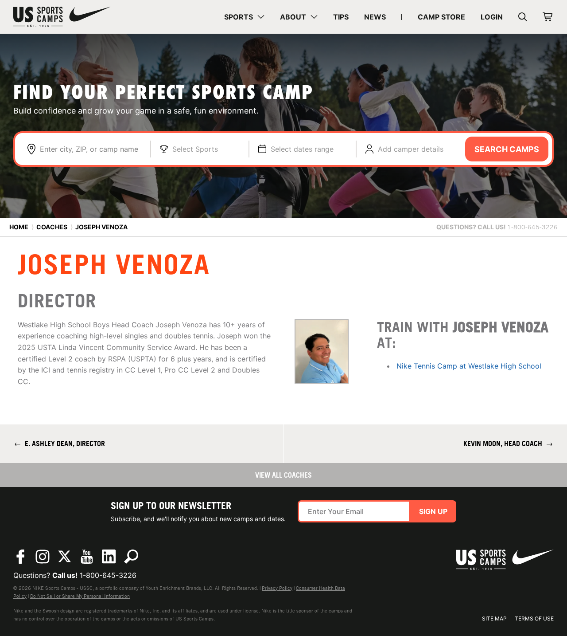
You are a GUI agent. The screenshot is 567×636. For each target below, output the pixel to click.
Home (18, 227)
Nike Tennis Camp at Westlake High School (468, 365)
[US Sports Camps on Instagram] (42, 557)
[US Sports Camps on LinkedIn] (109, 557)
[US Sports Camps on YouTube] (87, 557)
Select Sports (195, 149)
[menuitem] (244, 16)
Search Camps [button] (506, 149)
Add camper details (410, 149)
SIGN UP (433, 511)
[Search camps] (131, 557)
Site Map (494, 618)
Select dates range (302, 149)
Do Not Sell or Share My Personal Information (80, 596)
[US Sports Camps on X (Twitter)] (65, 557)
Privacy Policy (277, 588)
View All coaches (283, 475)
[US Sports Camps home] (62, 17)
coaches (51, 227)
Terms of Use (534, 618)
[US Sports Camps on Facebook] (20, 557)
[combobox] (90, 149)
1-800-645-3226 (108, 575)
